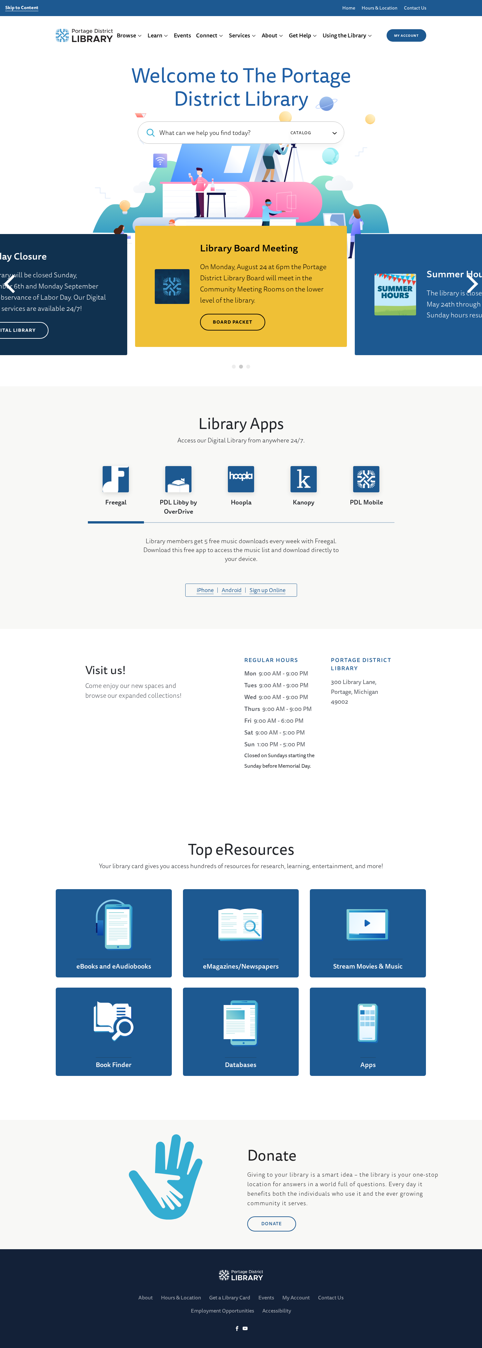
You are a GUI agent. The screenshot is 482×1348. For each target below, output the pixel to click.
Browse (126, 35)
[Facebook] (237, 1328)
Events (182, 35)
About (269, 35)
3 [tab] (248, 367)
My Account (406, 35)
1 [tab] (234, 367)
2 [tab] (241, 367)
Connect (206, 35)
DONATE (271, 1223)
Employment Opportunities (222, 1310)
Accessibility (276, 1310)
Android (232, 590)
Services (239, 35)
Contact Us (415, 8)
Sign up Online (268, 590)
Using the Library (344, 35)
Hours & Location (379, 8)
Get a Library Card (229, 1297)
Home (348, 8)
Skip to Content (21, 8)
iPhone (205, 590)
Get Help (300, 35)
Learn (155, 35)
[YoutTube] (245, 1328)
